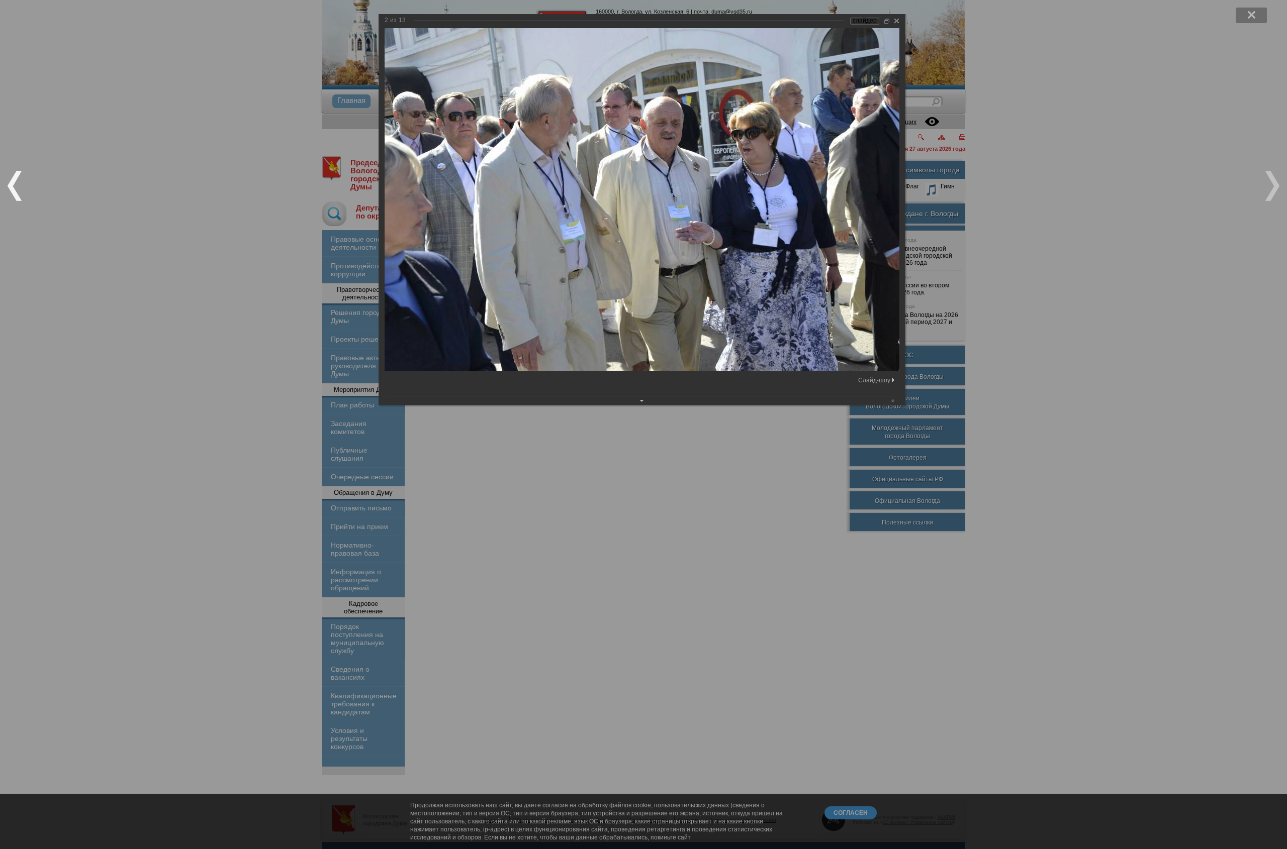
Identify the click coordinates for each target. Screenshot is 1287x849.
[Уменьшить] (887, 21)
